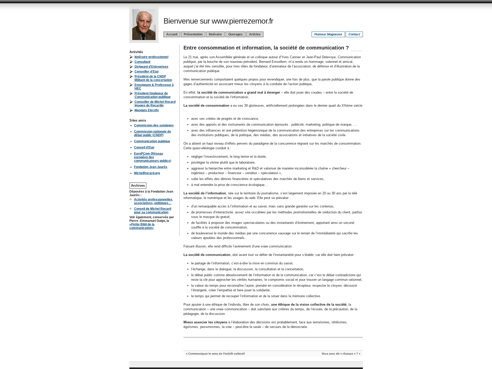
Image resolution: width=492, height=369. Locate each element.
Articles (255, 34)
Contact (354, 34)
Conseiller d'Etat (147, 71)
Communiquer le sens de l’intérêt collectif (216, 353)
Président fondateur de (153, 95)
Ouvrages (235, 34)
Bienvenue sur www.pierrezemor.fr (218, 21)
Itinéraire (215, 34)
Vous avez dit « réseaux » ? (340, 353)
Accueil (171, 34)
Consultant (142, 62)
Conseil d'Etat (144, 147)
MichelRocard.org (147, 173)
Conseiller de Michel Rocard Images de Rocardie (155, 103)
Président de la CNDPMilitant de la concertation (153, 78)
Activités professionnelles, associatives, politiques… (153, 201)
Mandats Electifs (147, 110)
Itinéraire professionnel (151, 57)
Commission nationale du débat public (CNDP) (152, 133)
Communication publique (152, 141)
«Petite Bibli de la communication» (142, 226)
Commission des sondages (154, 125)
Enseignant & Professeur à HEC (154, 86)
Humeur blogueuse (328, 34)
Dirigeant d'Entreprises (151, 66)
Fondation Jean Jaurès (150, 167)
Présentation (193, 34)
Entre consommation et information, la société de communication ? (266, 48)
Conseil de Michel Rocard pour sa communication (152, 210)
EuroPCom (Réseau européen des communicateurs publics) (152, 157)
